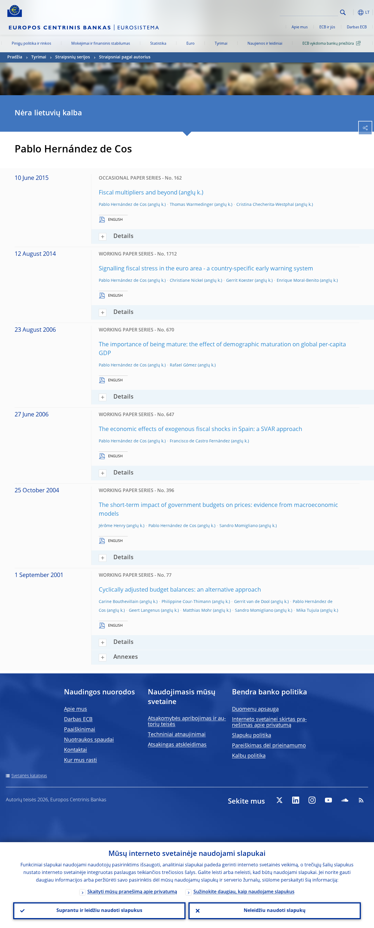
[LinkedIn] (296, 800)
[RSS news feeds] (361, 800)
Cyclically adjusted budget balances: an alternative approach (180, 590)
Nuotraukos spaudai (89, 740)
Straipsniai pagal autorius (124, 57)
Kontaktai (75, 750)
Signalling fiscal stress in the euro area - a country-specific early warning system (206, 269)
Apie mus (300, 27)
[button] (352, 12)
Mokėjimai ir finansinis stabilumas (100, 44)
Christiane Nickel (186, 281)
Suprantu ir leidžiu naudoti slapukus (99, 910)
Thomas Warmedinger (191, 205)
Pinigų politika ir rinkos (31, 44)
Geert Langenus (144, 611)
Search (343, 12)
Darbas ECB (357, 27)
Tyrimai (221, 44)
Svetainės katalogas (29, 776)
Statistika (158, 44)
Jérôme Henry (112, 526)
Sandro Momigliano (238, 526)
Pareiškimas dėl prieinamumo (269, 745)
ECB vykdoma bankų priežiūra (328, 44)
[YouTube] (328, 800)
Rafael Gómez (183, 365)
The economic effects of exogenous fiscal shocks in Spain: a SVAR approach (200, 429)
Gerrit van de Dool (252, 602)
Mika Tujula (307, 611)
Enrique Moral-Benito (298, 281)
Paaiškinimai (79, 729)
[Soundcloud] (345, 800)
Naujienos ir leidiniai (264, 44)
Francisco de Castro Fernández (200, 441)
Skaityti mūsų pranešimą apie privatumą (132, 892)
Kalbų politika (249, 756)
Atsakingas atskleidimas (177, 745)
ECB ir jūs (327, 27)
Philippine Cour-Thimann (186, 602)
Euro (190, 44)
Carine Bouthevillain (118, 602)
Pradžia (14, 57)
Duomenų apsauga (255, 709)
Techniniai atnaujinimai (177, 734)
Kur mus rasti (80, 760)
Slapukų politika (251, 735)
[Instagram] (312, 800)
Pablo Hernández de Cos (123, 205)
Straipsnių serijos (72, 57)
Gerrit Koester (240, 281)
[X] (279, 800)
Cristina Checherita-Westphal (265, 205)
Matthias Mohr (197, 611)
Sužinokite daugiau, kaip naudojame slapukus (244, 892)
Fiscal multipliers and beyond (138, 193)
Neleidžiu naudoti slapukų (275, 910)
